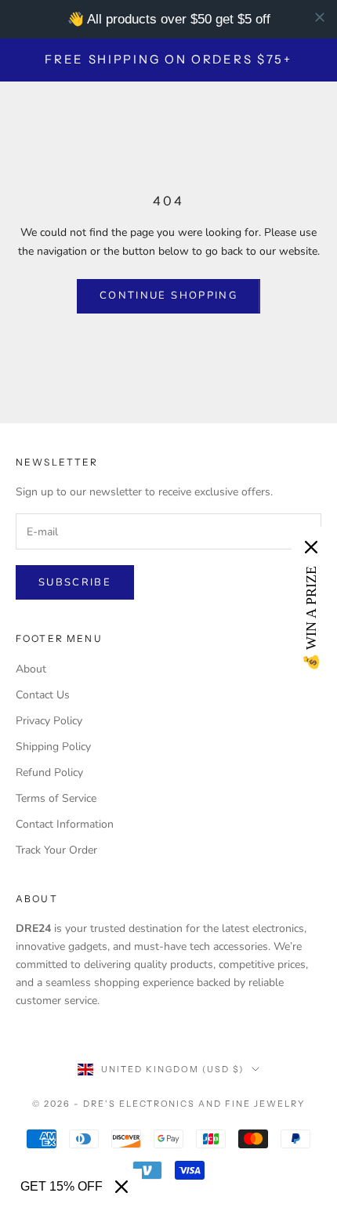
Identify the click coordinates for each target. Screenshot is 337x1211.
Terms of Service (56, 798)
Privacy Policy (49, 720)
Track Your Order (56, 850)
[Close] (121, 1186)
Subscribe (74, 582)
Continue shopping (168, 295)
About (31, 669)
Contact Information (65, 824)
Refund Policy (49, 772)
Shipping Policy (53, 746)
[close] (320, 17)
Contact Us (43, 694)
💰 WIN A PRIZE (311, 618)
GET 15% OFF (61, 1186)
